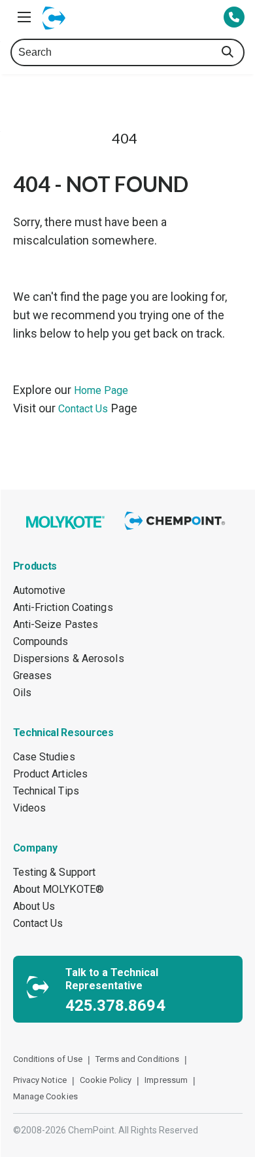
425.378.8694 (115, 1005)
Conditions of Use (48, 1059)
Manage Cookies (45, 1096)
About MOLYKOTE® (59, 889)
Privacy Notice (40, 1080)
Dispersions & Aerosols (68, 658)
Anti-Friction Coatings (63, 607)
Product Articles (50, 774)
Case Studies (44, 757)
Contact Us (83, 408)
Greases (32, 675)
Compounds (41, 641)
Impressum (166, 1080)
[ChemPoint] (176, 530)
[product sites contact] (234, 18)
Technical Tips (46, 791)
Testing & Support (54, 872)
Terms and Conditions (137, 1059)
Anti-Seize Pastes (56, 624)
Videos (29, 808)
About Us (34, 906)
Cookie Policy (105, 1080)
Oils (22, 692)
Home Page (101, 390)
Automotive (39, 590)
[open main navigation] (24, 17)
